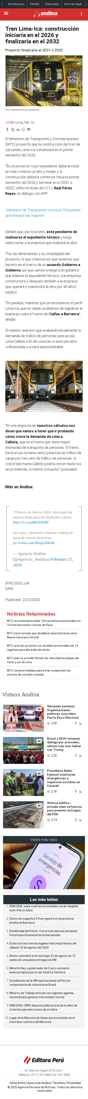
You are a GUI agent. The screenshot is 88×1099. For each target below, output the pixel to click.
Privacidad (74, 1083)
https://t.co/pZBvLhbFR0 (31, 522)
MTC (49, 188)
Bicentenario (16, 4)
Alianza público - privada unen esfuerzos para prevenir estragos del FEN (64, 808)
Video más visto (44, 839)
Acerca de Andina (39, 1083)
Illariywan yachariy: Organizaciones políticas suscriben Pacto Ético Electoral (63, 711)
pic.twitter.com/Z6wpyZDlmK (33, 543)
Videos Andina (20, 694)
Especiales (52, 4)
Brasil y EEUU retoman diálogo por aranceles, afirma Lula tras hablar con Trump (64, 744)
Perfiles (34, 4)
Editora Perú (18, 1083)
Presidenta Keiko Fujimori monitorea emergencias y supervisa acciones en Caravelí (63, 778)
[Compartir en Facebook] (76, 723)
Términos (58, 1083)
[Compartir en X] (80, 723)
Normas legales (74, 4)
